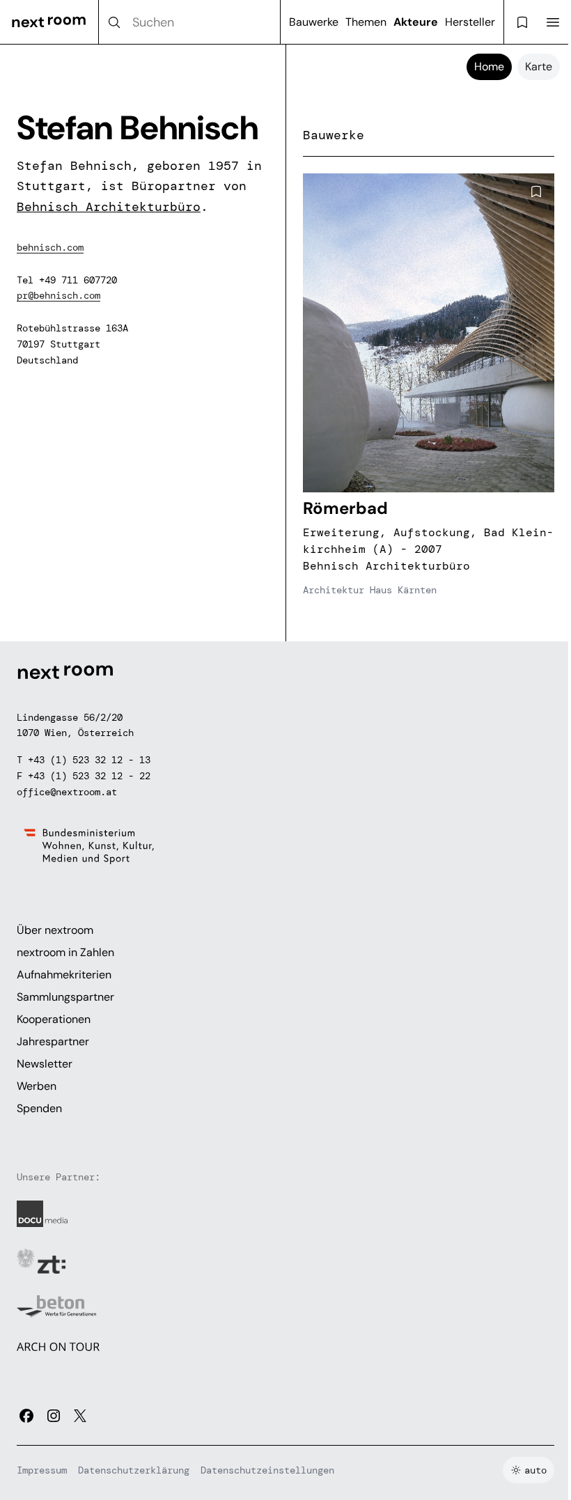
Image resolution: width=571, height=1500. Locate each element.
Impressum (42, 1470)
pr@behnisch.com (58, 295)
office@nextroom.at (67, 792)
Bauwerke (313, 22)
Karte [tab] (538, 66)
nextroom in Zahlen (65, 952)
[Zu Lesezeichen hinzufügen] (536, 191)
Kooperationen (54, 1019)
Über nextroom (55, 930)
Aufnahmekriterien (64, 974)
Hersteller (470, 22)
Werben (36, 1086)
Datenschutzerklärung (133, 1470)
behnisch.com (50, 247)
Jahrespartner (53, 1041)
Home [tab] (489, 66)
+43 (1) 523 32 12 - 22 (89, 775)
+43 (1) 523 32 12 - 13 (89, 759)
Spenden (39, 1108)
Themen (365, 22)
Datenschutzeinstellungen (267, 1470)
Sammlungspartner (65, 997)
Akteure (415, 22)
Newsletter (44, 1063)
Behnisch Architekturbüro (109, 206)
